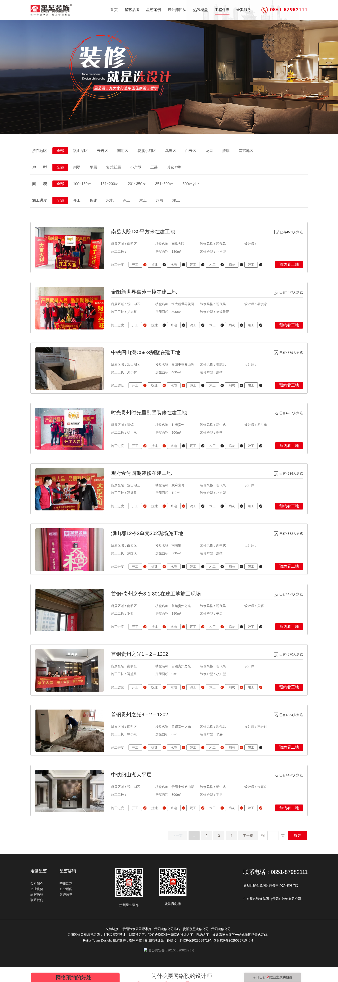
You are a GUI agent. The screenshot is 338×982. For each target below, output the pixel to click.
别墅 (76, 167)
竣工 (176, 200)
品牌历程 (36, 894)
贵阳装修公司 (221, 929)
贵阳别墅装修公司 (196, 929)
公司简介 (36, 883)
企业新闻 (66, 889)
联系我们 (36, 900)
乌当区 (170, 151)
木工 (143, 200)
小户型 (135, 167)
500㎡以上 (191, 184)
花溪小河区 (146, 151)
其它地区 (246, 151)
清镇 (225, 151)
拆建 (93, 200)
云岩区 (102, 151)
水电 (110, 200)
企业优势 (36, 889)
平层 (93, 167)
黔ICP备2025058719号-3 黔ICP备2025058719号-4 (217, 940)
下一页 (248, 836)
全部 (60, 151)
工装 (154, 167)
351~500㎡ (164, 184)
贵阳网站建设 (154, 940)
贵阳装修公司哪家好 (138, 929)
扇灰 (159, 200)
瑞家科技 (135, 940)
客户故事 (66, 894)
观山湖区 (80, 151)
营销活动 (66, 883)
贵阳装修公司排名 (168, 929)
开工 (76, 200)
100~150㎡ (82, 184)
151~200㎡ (109, 184)
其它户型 (174, 167)
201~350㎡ (137, 184)
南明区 (122, 151)
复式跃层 (113, 167)
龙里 (209, 151)
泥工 (126, 200)
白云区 (190, 151)
